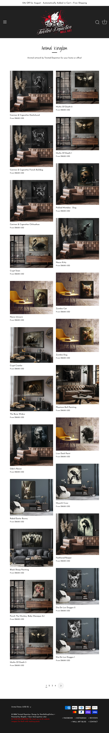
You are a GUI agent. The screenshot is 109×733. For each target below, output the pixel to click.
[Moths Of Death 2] (77, 87)
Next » (61, 686)
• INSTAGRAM (80, 718)
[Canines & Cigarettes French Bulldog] (31, 146)
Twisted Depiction (24, 714)
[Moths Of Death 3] (31, 642)
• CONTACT (93, 722)
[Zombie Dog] (77, 335)
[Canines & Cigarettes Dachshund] (31, 91)
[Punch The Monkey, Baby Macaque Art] (31, 596)
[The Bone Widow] (31, 393)
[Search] (97, 22)
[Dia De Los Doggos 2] (77, 586)
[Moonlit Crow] (77, 482)
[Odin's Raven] (31, 445)
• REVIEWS (93, 718)
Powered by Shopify (19, 717)
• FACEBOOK (67, 718)
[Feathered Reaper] (77, 534)
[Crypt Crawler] (31, 345)
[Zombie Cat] (77, 289)
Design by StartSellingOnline (43, 714)
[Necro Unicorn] (31, 297)
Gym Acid (32, 717)
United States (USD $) (20, 707)
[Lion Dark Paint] (77, 434)
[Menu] (5, 22)
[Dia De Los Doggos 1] (77, 636)
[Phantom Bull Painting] (77, 384)
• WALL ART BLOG (78, 722)
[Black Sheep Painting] (31, 548)
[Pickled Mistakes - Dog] (77, 184)
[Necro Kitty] (77, 239)
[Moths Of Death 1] (77, 133)
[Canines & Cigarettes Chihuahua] (31, 201)
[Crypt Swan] (31, 251)
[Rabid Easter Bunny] (31, 497)
